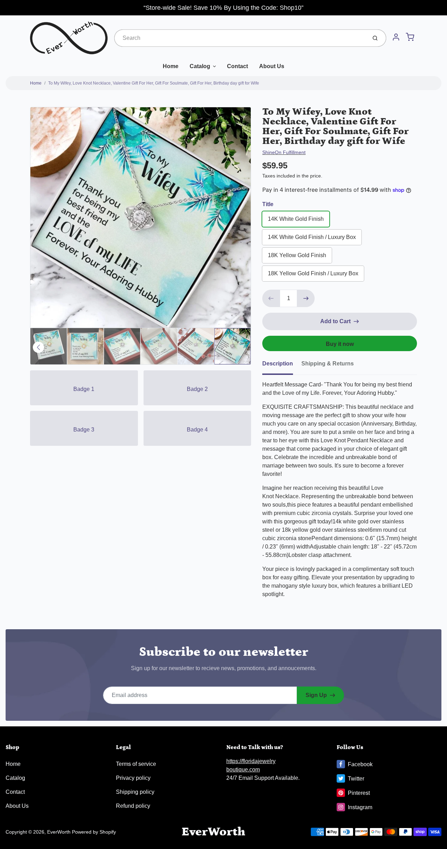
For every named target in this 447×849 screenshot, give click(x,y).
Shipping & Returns (327, 364)
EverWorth (59, 832)
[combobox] (240, 38)
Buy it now (340, 344)
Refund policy (133, 806)
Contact (237, 66)
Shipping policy (135, 792)
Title (267, 204)
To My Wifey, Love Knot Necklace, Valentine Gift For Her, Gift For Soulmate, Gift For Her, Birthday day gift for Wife (153, 83)
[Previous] (38, 347)
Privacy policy (133, 778)
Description (277, 364)
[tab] (281, 366)
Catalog (200, 66)
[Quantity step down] (271, 298)
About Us (271, 66)
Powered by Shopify (94, 832)
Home (170, 66)
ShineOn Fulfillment (284, 152)
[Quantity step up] (306, 298)
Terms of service (136, 764)
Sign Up (316, 695)
